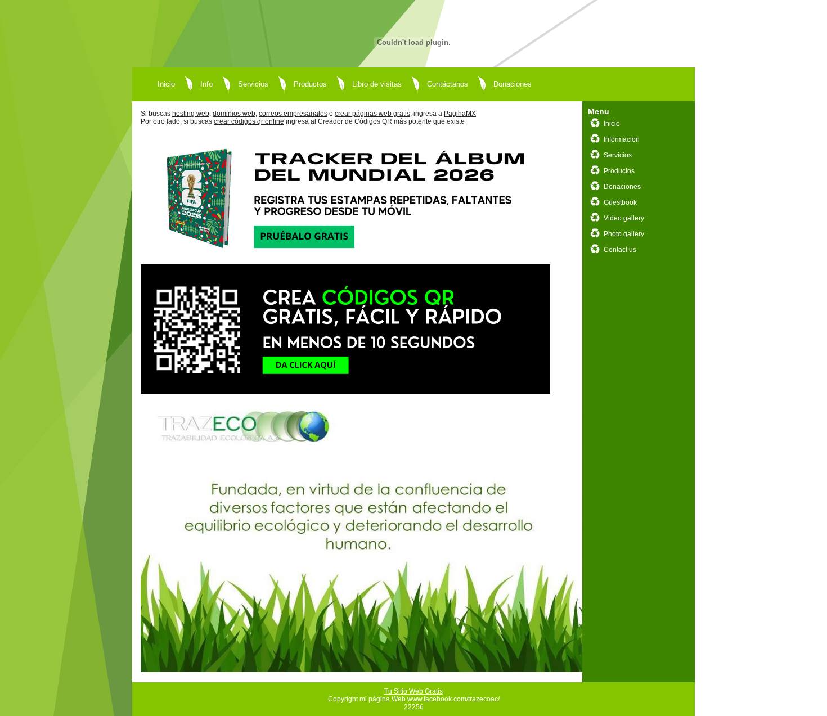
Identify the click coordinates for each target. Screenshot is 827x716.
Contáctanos (447, 84)
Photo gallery (624, 234)
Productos (310, 84)
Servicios (253, 84)
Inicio (166, 84)
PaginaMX (460, 114)
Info (206, 84)
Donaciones (512, 84)
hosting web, (191, 114)
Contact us (620, 250)
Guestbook (620, 202)
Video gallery (624, 218)
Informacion (622, 139)
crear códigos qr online (249, 121)
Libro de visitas (377, 84)
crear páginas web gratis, (373, 114)
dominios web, (235, 114)
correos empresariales (293, 114)
